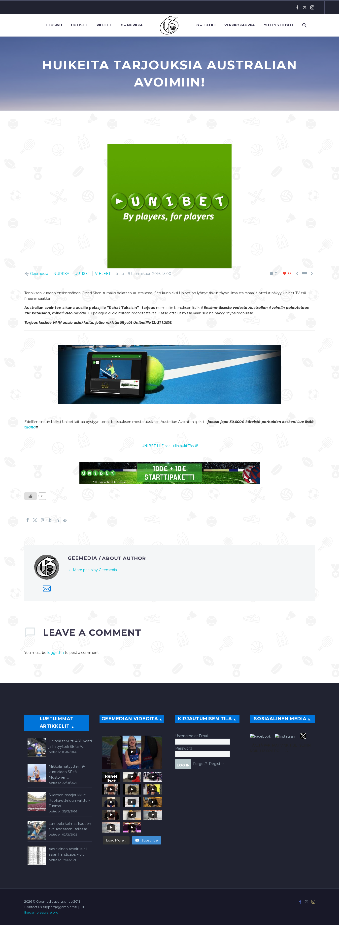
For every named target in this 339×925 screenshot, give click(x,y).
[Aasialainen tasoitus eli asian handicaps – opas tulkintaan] (37, 855)
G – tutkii (205, 25)
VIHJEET (102, 273)
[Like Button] (30, 496)
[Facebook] (297, 7)
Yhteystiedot (279, 25)
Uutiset (79, 25)
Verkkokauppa (239, 25)
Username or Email (191, 736)
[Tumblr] (50, 520)
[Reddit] (65, 520)
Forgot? (200, 763)
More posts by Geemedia (95, 570)
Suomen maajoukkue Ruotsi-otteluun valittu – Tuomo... (69, 800)
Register (216, 763)
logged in (55, 652)
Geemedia (39, 273)
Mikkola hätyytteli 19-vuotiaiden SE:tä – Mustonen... (67, 772)
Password (183, 748)
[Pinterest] (42, 520)
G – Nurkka (132, 25)
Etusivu (54, 25)
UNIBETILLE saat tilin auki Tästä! (169, 446)
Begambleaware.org (41, 912)
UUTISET (82, 273)
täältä (30, 427)
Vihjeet (104, 25)
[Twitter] (304, 7)
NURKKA (61, 273)
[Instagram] (312, 7)
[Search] (304, 25)
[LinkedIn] (57, 520)
